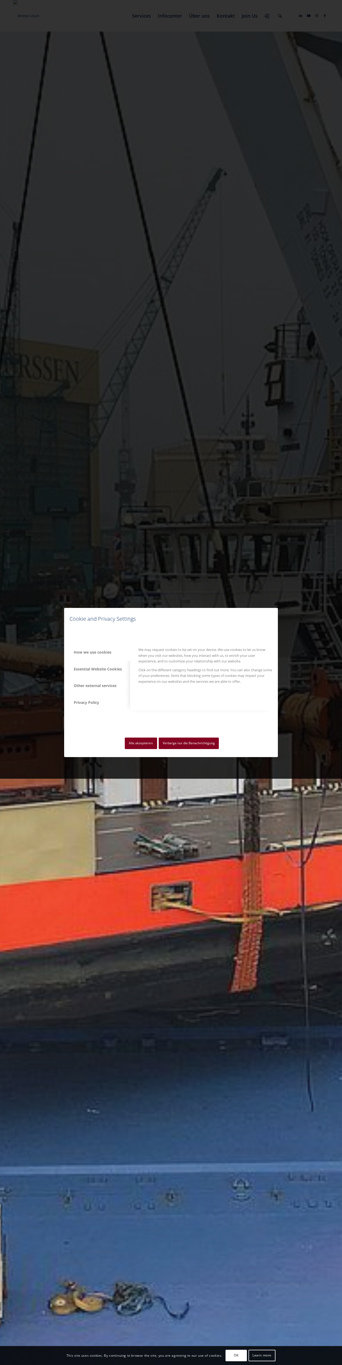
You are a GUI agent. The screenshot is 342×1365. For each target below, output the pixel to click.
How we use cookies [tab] (92, 652)
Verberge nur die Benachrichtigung (189, 743)
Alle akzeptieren (141, 743)
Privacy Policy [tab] (86, 702)
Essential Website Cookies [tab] (98, 669)
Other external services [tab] (95, 685)
